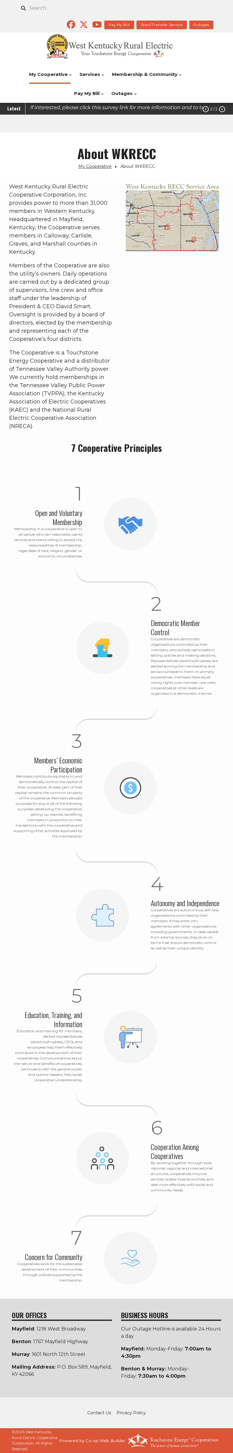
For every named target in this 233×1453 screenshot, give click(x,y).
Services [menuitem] (88, 77)
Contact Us (99, 1412)
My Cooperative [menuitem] (47, 77)
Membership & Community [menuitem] (143, 77)
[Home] (116, 46)
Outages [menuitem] (120, 96)
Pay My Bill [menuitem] (85, 96)
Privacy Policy (131, 1412)
